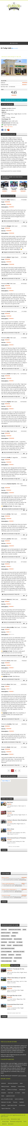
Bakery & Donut (5, 932)
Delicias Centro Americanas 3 (9, 889)
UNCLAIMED (15, 48)
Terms (24, 1121)
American (4, 929)
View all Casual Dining (13, 846)
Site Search (10, 1124)
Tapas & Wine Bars (6, 961)
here (12, 1056)
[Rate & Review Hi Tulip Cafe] (17, 67)
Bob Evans (10, 802)
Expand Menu (14, 43)
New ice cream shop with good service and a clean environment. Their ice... (15, 897)
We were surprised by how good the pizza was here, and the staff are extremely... (15, 879)
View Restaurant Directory (14, 1013)
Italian (9, 945)
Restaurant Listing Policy (16, 1121)
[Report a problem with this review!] (23, 222)
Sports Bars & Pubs (6, 958)
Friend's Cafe (11, 811)
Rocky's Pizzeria (4, 188)
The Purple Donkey (14, 188)
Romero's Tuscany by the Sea (15, 969)
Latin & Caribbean (6, 951)
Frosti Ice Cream (6, 895)
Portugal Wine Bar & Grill (14, 995)
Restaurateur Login (15, 1119)
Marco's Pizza (5, 877)
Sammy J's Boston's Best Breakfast (17, 820)
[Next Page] (19, 770)
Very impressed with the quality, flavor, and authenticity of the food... (13, 891)
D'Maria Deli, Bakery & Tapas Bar (16, 978)
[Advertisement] (13, 26)
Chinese (13, 936)
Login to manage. (22, 1075)
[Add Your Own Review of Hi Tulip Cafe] (26, 222)
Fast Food (12, 942)
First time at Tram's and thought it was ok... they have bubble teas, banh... (14, 885)
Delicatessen (17, 939)
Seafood (18, 954)
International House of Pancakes (16, 838)
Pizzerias (3, 954)
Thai (15, 961)
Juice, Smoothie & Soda (7, 948)
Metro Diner (10, 829)
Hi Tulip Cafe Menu (8, 126)
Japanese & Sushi (17, 945)
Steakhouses (17, 958)
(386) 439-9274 (10, 110)
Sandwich (11, 954)
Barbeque (15, 932)
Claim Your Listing (5, 1119)
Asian (24, 929)
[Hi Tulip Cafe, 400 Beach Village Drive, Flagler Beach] (11, 67)
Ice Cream (19, 942)
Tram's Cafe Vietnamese (8, 883)
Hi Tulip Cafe (18, 56)
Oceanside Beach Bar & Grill (15, 1004)
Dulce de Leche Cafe (23, 188)
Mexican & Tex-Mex (18, 951)
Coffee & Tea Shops (6, 939)
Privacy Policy (5, 1121)
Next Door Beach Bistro (14, 986)
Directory (4, 56)
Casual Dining (10, 56)
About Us (4, 1124)
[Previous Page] (8, 770)
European (4, 942)
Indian (3, 945)
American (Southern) (15, 929)
